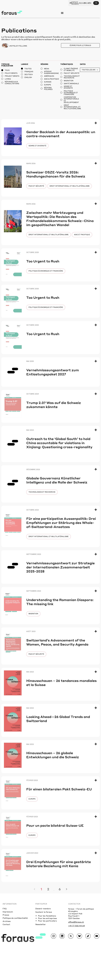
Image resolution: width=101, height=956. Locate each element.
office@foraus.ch (76, 922)
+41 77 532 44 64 (76, 925)
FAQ (5, 908)
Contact (6, 924)
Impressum (8, 911)
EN (90, 3)
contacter (74, 904)
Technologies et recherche (42, 492)
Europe (32, 799)
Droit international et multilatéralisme (70, 186)
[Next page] (66, 889)
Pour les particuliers (47, 921)
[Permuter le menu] (62, 13)
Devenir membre (43, 908)
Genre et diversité (37, 146)
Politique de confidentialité (15, 918)
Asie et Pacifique (82, 235)
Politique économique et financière (46, 271)
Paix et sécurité (36, 186)
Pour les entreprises (47, 918)
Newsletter (40, 924)
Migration (33, 614)
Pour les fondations (47, 916)
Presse (6, 915)
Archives (7, 921)
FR (96, 3)
